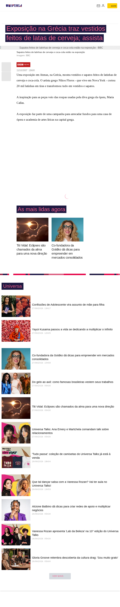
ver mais (57, 576)
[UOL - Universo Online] (24, 5)
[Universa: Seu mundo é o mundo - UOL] (14, 5)
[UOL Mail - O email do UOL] (98, 6)
